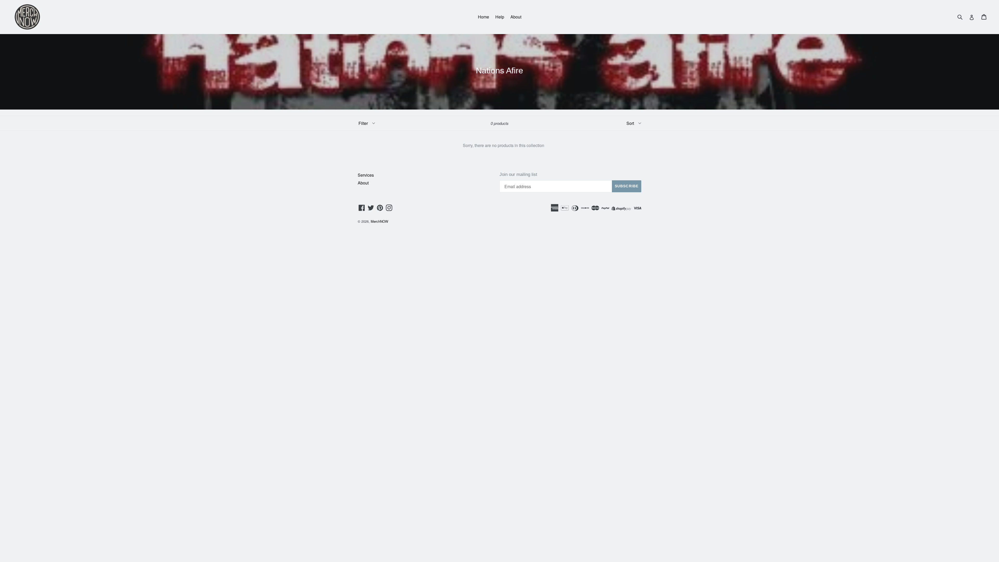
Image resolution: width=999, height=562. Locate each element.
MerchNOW (379, 221)
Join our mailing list (518, 174)
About (515, 17)
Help (499, 17)
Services (366, 175)
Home (483, 17)
